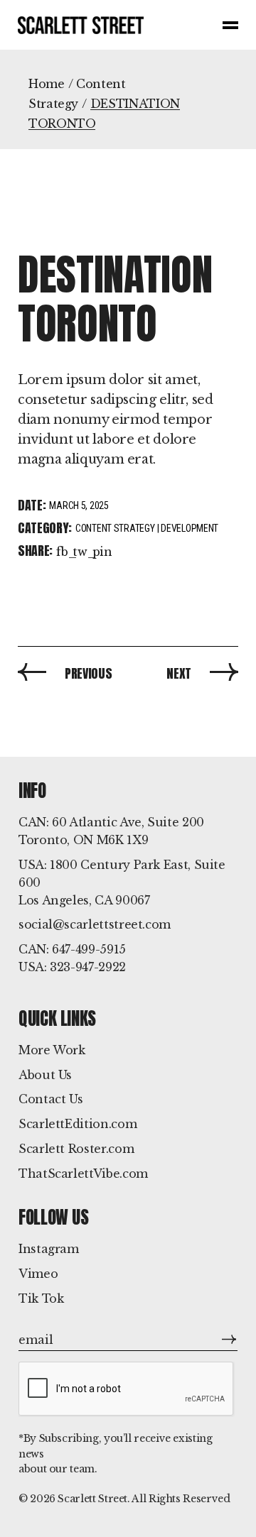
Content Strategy (115, 528)
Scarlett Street (92, 1498)
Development (189, 528)
